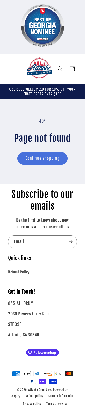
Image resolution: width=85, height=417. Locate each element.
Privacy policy (32, 404)
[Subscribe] (71, 241)
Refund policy (34, 396)
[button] (11, 69)
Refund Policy (19, 272)
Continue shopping (42, 158)
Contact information (61, 396)
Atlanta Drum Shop (40, 390)
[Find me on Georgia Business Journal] (42, 50)
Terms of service (56, 404)
